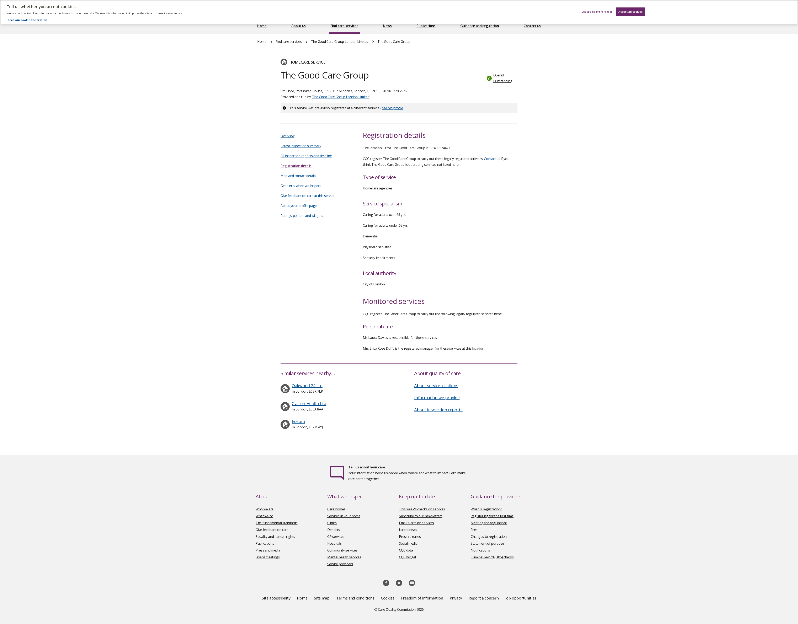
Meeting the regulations (489, 523)
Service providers (340, 564)
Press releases (410, 536)
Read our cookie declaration (27, 20)
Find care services (344, 25)
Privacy (456, 598)
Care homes (336, 509)
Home (262, 25)
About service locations (436, 385)
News (387, 25)
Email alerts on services (416, 523)
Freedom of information (422, 598)
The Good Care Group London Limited (339, 41)
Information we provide (436, 397)
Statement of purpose (487, 543)
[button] (501, 78)
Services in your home (343, 516)
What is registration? (486, 509)
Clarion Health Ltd (309, 403)
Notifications (480, 550)
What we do (264, 516)
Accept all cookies (630, 12)
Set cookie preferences (597, 12)
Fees (474, 529)
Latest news (408, 529)
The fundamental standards (277, 523)
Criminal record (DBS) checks (492, 557)
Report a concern (484, 598)
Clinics (332, 523)
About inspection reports (438, 410)
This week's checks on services (422, 509)
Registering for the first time (492, 516)
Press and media (268, 550)
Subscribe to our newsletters (420, 516)
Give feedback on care (272, 529)
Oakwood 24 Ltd (307, 385)
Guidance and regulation (479, 25)
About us (298, 25)
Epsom (298, 421)
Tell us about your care (366, 467)
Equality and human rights (275, 536)
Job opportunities (520, 598)
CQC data (406, 550)
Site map (322, 598)
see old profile (392, 108)
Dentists (333, 529)
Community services (342, 550)
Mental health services (344, 557)
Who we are (264, 509)
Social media (408, 543)
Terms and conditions (355, 598)
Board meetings (268, 557)
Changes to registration (489, 536)
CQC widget (407, 557)
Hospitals (334, 543)
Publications (425, 25)
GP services (335, 536)
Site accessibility (276, 598)
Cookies (387, 598)
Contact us (532, 25)
